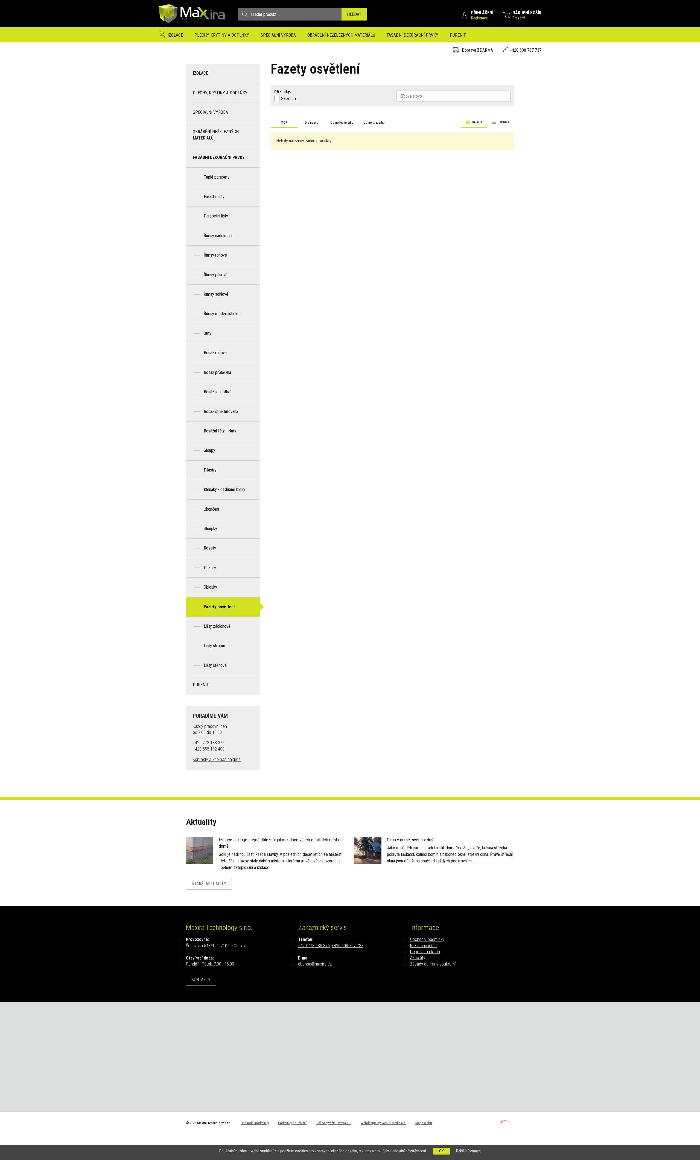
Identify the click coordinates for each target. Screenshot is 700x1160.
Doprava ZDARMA (477, 50)
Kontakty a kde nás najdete (217, 759)
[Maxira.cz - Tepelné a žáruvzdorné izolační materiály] (192, 25)
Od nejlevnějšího (342, 122)
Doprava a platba (425, 951)
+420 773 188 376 (314, 945)
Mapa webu (423, 1123)
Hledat (354, 14)
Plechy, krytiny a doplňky (221, 35)
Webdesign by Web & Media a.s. (383, 1123)
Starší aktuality (209, 883)
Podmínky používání (292, 1123)
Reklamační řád (423, 945)
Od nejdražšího (374, 122)
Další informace (468, 1151)
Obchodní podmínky (427, 939)
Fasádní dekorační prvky (412, 35)
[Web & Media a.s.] (504, 1122)
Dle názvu (312, 122)
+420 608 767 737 (525, 50)
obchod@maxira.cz (315, 964)
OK (441, 1151)
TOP (284, 122)
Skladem (288, 98)
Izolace (175, 35)
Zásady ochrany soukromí (433, 964)
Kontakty (201, 979)
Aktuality (417, 957)
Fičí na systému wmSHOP (333, 1123)
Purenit (458, 35)
